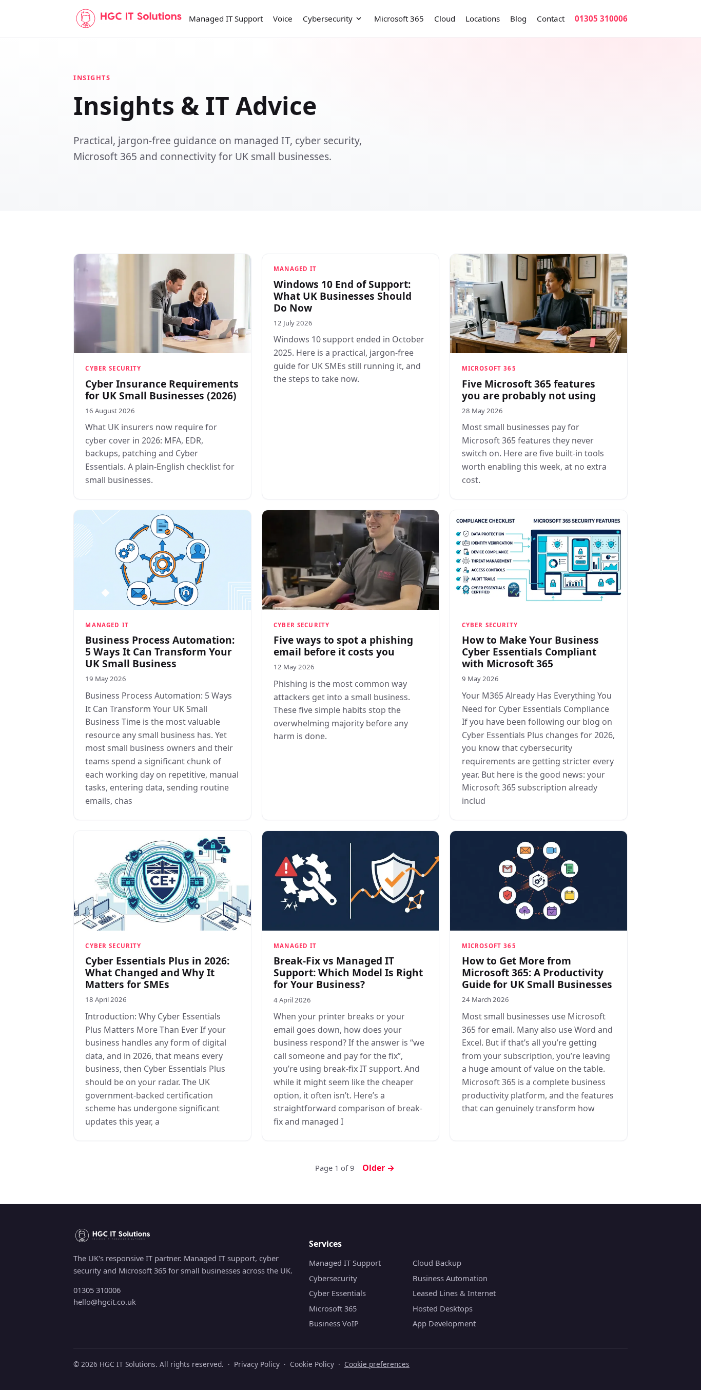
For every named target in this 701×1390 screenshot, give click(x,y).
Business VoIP (334, 1323)
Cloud (444, 18)
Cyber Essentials (337, 1293)
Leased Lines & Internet (454, 1293)
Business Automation (450, 1278)
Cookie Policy (312, 1364)
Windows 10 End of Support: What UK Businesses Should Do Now (343, 296)
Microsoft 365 (399, 18)
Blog (518, 18)
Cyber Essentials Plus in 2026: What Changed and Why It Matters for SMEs (157, 972)
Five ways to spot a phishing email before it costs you (343, 646)
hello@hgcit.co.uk (104, 1302)
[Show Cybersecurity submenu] (359, 18)
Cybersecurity (328, 18)
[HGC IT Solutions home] (128, 18)
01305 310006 (601, 18)
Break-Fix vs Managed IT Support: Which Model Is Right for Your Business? (348, 972)
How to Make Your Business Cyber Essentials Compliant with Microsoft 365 (530, 651)
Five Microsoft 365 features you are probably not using (529, 389)
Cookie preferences (377, 1364)
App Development (444, 1323)
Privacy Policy (257, 1364)
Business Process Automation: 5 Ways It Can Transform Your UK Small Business (160, 651)
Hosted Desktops (443, 1308)
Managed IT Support (226, 18)
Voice (283, 18)
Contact (550, 18)
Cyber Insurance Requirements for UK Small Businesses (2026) (162, 389)
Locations (482, 18)
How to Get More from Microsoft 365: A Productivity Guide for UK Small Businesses (537, 972)
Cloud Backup (437, 1263)
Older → (378, 1167)
